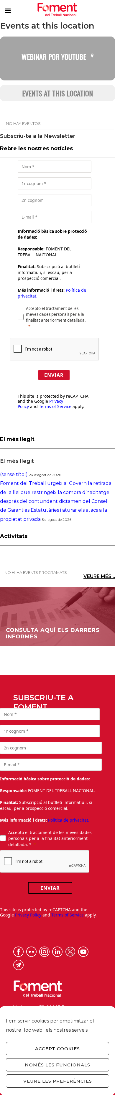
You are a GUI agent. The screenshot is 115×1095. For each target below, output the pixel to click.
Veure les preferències (57, 1081)
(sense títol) (14, 474)
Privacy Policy (28, 915)
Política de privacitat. (68, 820)
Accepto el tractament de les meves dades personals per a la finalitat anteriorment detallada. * (50, 838)
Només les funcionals (57, 1065)
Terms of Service (55, 406)
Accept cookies (57, 1048)
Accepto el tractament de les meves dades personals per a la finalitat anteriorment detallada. (56, 314)
